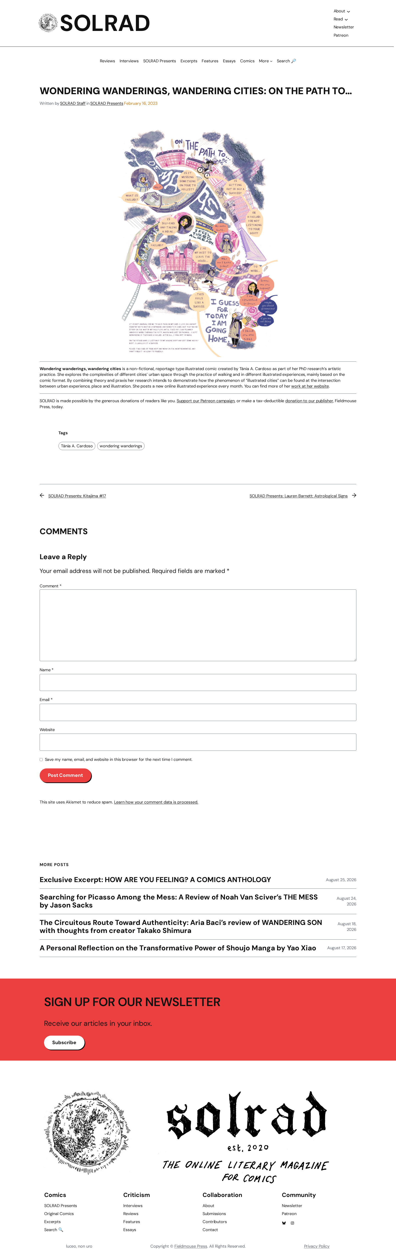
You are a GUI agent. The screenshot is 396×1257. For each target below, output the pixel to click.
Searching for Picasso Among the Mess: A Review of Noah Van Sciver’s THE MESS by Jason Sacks (179, 901)
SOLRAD (105, 23)
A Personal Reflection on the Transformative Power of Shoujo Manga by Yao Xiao (178, 948)
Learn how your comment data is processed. (156, 802)
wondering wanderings (121, 446)
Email (46, 699)
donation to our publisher (309, 401)
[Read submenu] (346, 19)
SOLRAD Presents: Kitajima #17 (77, 496)
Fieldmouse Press (190, 1246)
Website (47, 729)
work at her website (310, 386)
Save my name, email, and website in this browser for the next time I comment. (118, 759)
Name (47, 670)
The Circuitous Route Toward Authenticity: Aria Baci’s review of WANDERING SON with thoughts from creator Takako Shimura (181, 927)
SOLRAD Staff (72, 103)
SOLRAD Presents (106, 103)
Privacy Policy (317, 1246)
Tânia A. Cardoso (77, 446)
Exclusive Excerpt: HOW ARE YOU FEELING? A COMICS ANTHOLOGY (155, 880)
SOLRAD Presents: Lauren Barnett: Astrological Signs (299, 496)
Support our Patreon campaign (206, 401)
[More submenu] (271, 61)
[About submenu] (348, 11)
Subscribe (64, 1042)
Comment (51, 586)
